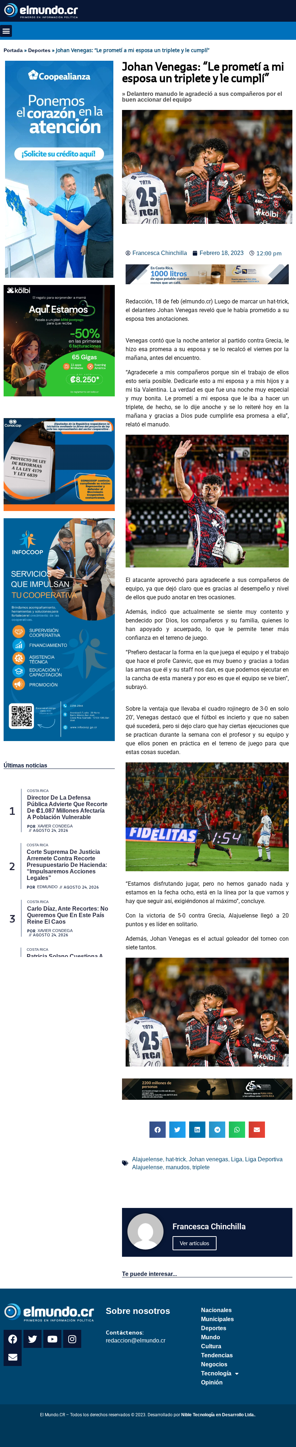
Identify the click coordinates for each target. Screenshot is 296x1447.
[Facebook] (13, 1339)
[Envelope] (13, 1357)
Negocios (214, 1364)
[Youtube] (52, 1339)
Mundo (210, 1337)
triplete (201, 1167)
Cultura (211, 1346)
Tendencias (217, 1355)
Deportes (39, 50)
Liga (236, 1159)
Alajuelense (147, 1159)
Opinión (212, 1382)
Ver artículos (194, 1243)
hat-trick (176, 1159)
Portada (13, 50)
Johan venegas (208, 1159)
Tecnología (216, 1373)
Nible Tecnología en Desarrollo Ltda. (218, 1414)
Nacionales (216, 1310)
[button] (6, 31)
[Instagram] (72, 1339)
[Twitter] (32, 1339)
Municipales (217, 1319)
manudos (178, 1167)
